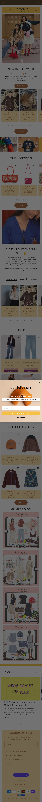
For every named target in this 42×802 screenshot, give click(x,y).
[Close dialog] (40, 382)
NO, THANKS (21, 417)
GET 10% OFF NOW (21, 413)
